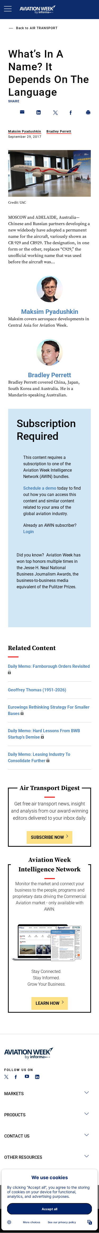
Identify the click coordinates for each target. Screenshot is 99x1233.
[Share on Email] (22, 113)
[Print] (88, 113)
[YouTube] (27, 1077)
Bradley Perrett (58, 131)
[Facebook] (17, 1077)
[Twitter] (6, 1077)
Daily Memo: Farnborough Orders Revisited (49, 666)
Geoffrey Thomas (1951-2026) (37, 689)
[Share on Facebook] (71, 113)
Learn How (47, 1003)
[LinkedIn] (37, 1077)
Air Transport (44, 28)
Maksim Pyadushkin (24, 131)
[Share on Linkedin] (38, 113)
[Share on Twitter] (55, 113)
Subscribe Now (47, 837)
